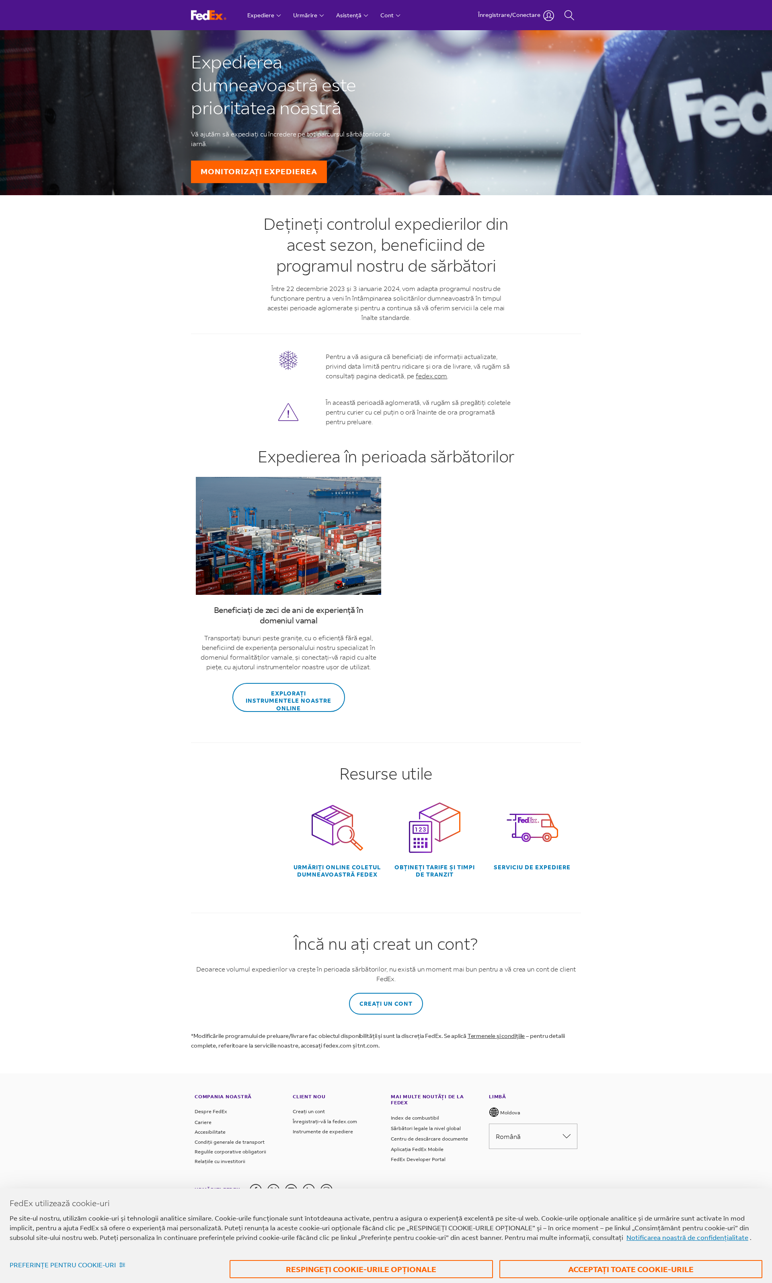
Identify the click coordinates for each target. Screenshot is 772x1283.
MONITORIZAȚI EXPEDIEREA (259, 171)
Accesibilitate (210, 1132)
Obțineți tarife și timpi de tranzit (434, 871)
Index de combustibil (415, 1118)
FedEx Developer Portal (418, 1159)
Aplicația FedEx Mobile (417, 1149)
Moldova (509, 1113)
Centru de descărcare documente (429, 1139)
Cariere (203, 1122)
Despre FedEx (211, 1111)
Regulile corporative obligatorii (230, 1152)
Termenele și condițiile (496, 1036)
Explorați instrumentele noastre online (288, 700)
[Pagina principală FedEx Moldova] (216, 15)
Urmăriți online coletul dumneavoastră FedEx (337, 871)
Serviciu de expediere (532, 867)
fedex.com (431, 375)
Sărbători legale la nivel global (426, 1128)
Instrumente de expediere (323, 1131)
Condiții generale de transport (230, 1142)
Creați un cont (386, 1003)
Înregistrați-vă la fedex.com (325, 1121)
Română (508, 1136)
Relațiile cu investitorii (220, 1161)
